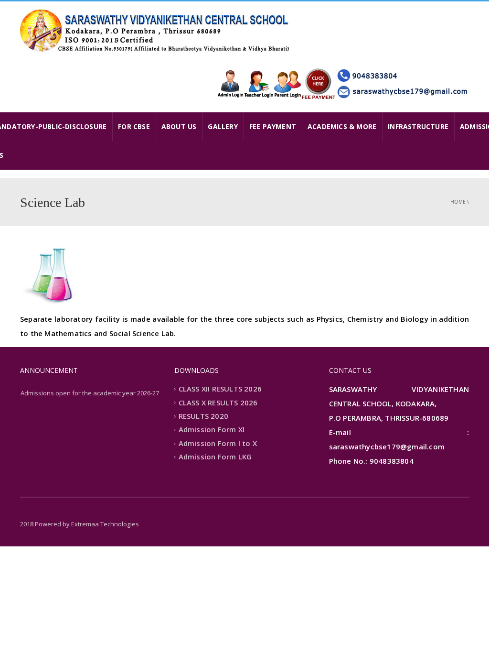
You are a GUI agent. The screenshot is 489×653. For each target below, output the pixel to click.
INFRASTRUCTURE (418, 126)
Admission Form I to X (218, 443)
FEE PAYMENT (272, 126)
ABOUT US (179, 126)
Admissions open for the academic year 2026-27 (90, 393)
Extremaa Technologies (105, 524)
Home (458, 201)
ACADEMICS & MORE (342, 126)
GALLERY (222, 126)
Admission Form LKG (215, 457)
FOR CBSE (134, 126)
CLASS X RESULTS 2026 (218, 402)
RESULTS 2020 (203, 416)
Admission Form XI (211, 430)
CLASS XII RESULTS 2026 (220, 389)
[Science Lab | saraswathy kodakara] (156, 30)
